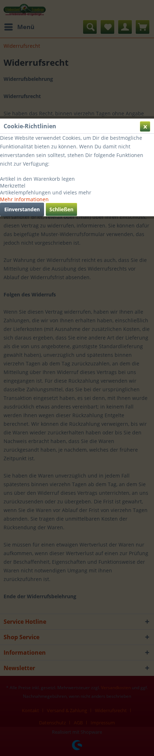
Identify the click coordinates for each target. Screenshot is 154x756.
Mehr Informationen (24, 199)
